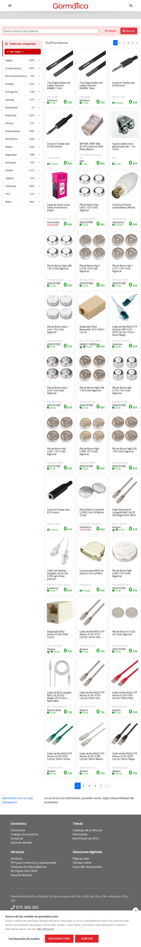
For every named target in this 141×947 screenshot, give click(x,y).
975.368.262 (27, 907)
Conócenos (18, 830)
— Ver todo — (15, 51)
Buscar (130, 31)
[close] (135, 910)
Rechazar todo (59, 938)
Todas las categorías (22, 44)
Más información (45, 929)
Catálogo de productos (87, 830)
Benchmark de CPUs (86, 838)
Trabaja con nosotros (24, 834)
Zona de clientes (21, 842)
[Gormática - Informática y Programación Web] (70, 5)
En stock (110, 31)
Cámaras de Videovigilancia (28, 867)
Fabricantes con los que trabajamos (17, 800)
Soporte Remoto (21, 875)
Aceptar (87, 938)
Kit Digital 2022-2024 (24, 871)
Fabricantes (80, 834)
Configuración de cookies (24, 938)
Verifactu (17, 858)
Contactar (17, 838)
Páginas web (81, 858)
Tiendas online (82, 863)
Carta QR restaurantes (87, 867)
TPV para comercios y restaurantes (33, 863)
